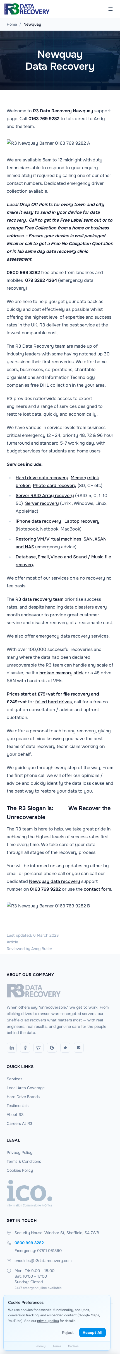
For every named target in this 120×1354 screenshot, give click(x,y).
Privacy (40, 1346)
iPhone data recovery (38, 521)
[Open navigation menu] (110, 9)
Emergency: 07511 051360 (38, 1250)
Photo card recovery (54, 485)
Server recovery (42, 503)
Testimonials (17, 1105)
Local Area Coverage (26, 1087)
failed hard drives (53, 702)
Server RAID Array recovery (45, 495)
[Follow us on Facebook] (25, 1048)
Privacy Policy (19, 1152)
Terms (57, 1346)
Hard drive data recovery (42, 478)
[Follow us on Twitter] (38, 1048)
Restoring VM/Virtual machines (48, 539)
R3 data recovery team (39, 599)
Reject (68, 1332)
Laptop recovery (82, 521)
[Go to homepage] (60, 990)
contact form (97, 889)
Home (12, 24)
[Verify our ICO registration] (60, 1193)
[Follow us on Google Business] (52, 1048)
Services (14, 1078)
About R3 (15, 1114)
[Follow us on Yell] (79, 1048)
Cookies (73, 1346)
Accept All (92, 1332)
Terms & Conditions (24, 1161)
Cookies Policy (20, 1170)
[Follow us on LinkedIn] (12, 1048)
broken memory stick (61, 673)
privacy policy (48, 1321)
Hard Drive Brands (23, 1096)
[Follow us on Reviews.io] (65, 1048)
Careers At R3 (19, 1123)
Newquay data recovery (54, 881)
